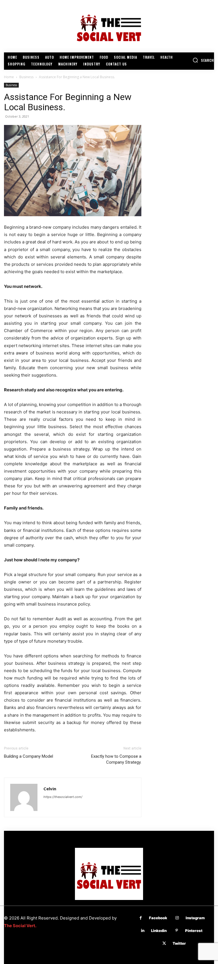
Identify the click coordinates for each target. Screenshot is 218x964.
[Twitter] (164, 943)
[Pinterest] (177, 931)
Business (26, 77)
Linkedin (159, 930)
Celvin (49, 788)
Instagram (195, 918)
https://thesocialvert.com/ (62, 797)
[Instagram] (177, 918)
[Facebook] (141, 918)
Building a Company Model (28, 756)
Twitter (179, 943)
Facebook (158, 918)
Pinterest (193, 930)
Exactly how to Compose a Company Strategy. (116, 759)
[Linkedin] (143, 931)
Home (9, 77)
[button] (203, 60)
